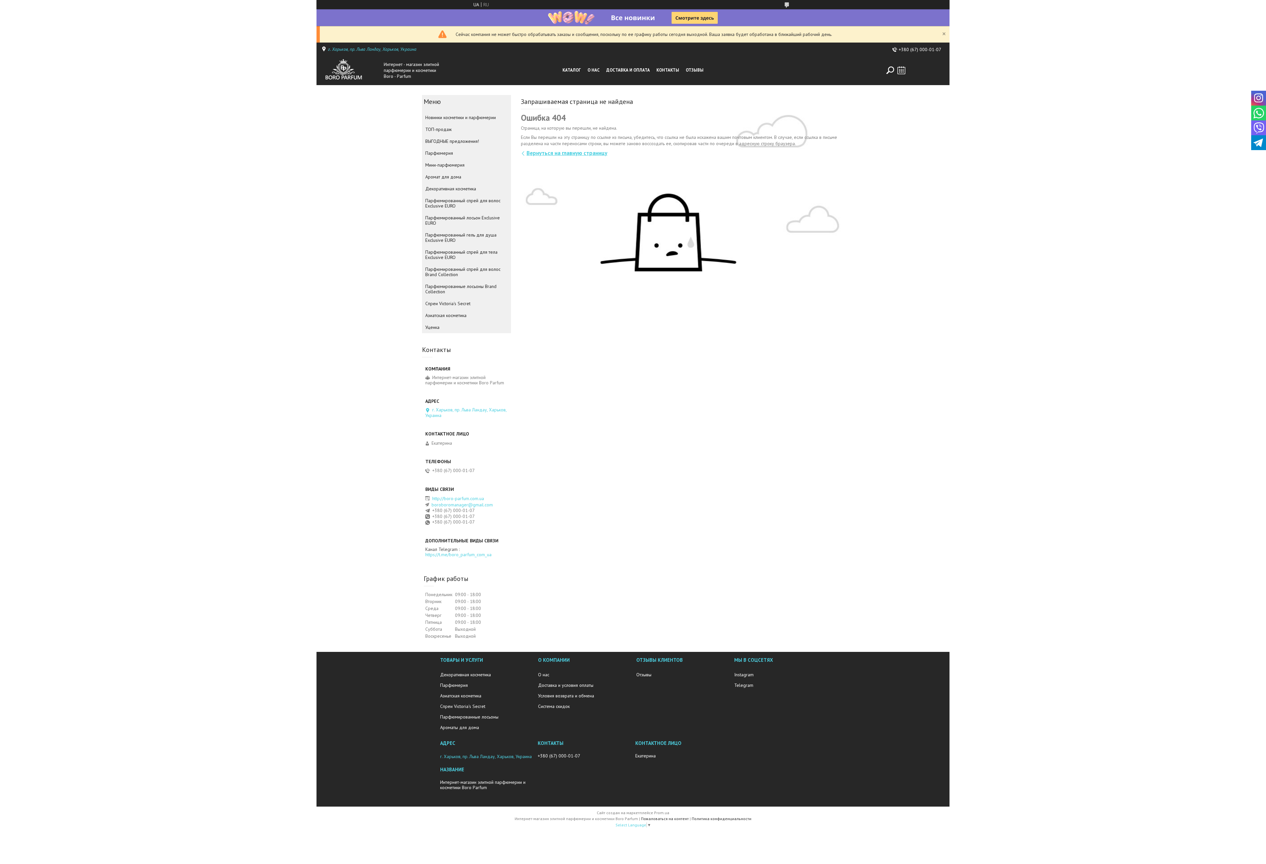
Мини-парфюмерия (445, 165)
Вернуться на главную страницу (567, 153)
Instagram (744, 675)
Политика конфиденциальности (721, 818)
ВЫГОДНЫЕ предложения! (452, 141)
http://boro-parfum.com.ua (458, 498)
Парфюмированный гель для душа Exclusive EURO (461, 237)
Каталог (571, 70)
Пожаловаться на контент (665, 818)
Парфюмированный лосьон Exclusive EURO (462, 220)
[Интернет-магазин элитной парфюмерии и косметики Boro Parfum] (350, 70)
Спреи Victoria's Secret (447, 303)
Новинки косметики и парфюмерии (460, 117)
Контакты (667, 70)
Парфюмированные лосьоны (469, 717)
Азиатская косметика (446, 315)
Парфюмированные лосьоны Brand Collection (461, 289)
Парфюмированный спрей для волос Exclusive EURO (462, 203)
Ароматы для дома (459, 727)
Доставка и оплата (628, 70)
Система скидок (554, 706)
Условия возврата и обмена (566, 696)
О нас (594, 70)
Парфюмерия (439, 153)
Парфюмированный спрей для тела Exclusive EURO (461, 254)
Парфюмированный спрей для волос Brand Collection (462, 271)
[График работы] (901, 70)
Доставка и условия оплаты (565, 685)
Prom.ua (661, 812)
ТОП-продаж (438, 129)
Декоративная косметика (450, 189)
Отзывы (695, 70)
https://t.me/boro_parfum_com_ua (458, 555)
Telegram (743, 685)
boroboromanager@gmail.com (462, 504)
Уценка (432, 327)
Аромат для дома (443, 177)
